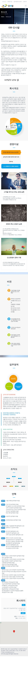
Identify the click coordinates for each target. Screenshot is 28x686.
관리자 (25, 1)
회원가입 (10, 1)
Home (2, 16)
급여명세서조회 (18, 1)
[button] (14, 632)
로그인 (4, 1)
